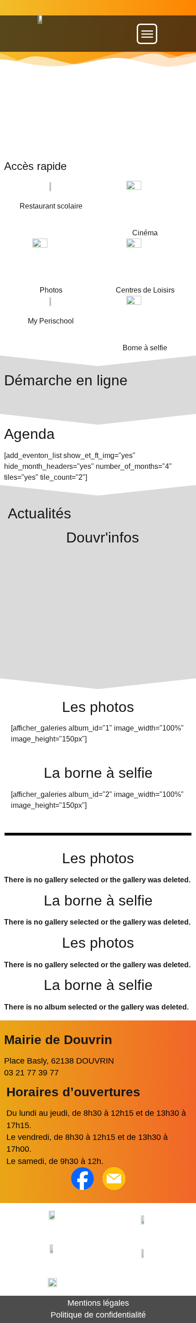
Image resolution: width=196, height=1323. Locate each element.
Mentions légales (98, 1303)
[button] (147, 34)
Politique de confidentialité (98, 1314)
